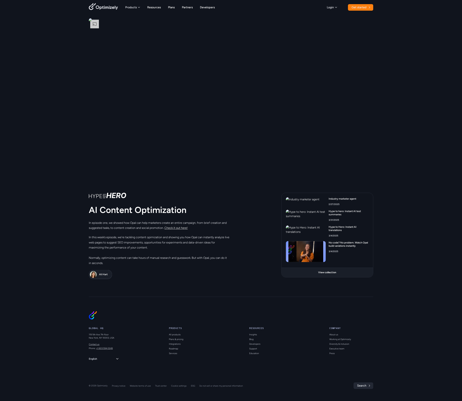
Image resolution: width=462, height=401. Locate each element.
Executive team (336, 348)
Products (131, 7)
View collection (327, 272)
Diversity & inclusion (339, 344)
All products (175, 334)
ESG (193, 386)
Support (253, 348)
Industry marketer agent (342, 198)
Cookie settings (179, 386)
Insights (253, 334)
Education (254, 353)
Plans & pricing (176, 339)
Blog (251, 339)
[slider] (348, 149)
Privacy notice (118, 386)
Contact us (94, 344)
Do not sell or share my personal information (221, 386)
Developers (207, 7)
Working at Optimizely (340, 339)
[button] (99, 169)
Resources (154, 7)
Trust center (161, 386)
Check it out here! (176, 228)
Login (330, 7)
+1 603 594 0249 (104, 348)
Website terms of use (140, 386)
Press (332, 353)
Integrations (175, 344)
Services (173, 353)
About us (333, 334)
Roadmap (173, 348)
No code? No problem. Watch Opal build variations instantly (348, 244)
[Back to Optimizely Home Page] (103, 7)
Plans (171, 7)
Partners (187, 7)
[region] (231, 98)
